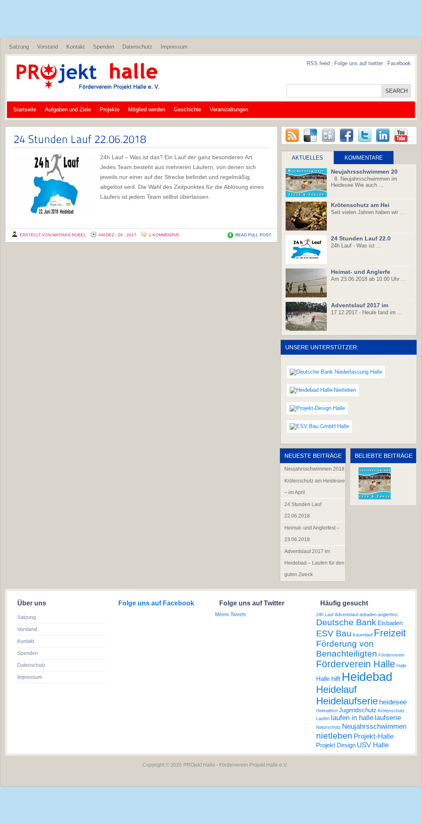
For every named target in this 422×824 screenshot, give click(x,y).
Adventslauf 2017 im (359, 305)
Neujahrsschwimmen (374, 726)
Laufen (323, 718)
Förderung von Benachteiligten (346, 648)
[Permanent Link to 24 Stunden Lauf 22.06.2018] (80, 139)
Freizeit (390, 632)
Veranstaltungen (229, 109)
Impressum (174, 47)
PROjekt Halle (199, 765)
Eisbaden (390, 623)
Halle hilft (328, 679)
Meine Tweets (230, 614)
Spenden (103, 47)
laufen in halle (352, 717)
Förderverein (391, 654)
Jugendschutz (358, 710)
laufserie (388, 717)
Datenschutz (137, 47)
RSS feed (318, 63)
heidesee (393, 702)
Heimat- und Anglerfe (360, 271)
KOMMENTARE (364, 158)
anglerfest (388, 614)
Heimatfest (327, 710)
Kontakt (75, 47)
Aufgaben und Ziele (68, 109)
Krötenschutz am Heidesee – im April (314, 486)
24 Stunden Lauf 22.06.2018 (302, 510)
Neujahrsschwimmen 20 (364, 171)
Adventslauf (346, 614)
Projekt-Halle (374, 736)
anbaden (368, 614)
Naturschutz (328, 727)
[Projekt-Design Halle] (317, 408)
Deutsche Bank (346, 622)
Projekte (110, 109)
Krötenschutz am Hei (360, 205)
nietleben (334, 735)
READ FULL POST (253, 235)
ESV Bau (334, 633)
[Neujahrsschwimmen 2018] (375, 483)
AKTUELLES (307, 158)
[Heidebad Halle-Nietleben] (323, 390)
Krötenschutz (391, 710)
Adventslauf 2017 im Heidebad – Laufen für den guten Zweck (314, 563)
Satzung (19, 47)
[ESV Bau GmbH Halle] (319, 427)
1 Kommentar (164, 235)
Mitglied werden (146, 109)
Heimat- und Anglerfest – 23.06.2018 (312, 533)
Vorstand (47, 47)
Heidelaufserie (347, 700)
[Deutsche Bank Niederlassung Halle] (336, 372)
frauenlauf (363, 634)
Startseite (24, 109)
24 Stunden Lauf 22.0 (361, 238)
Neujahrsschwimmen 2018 (314, 469)
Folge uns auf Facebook (156, 603)
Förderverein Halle (355, 664)
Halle (401, 665)
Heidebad (367, 676)
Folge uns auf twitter (359, 63)
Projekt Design (336, 745)
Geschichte (187, 109)
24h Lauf (324, 614)
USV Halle (373, 745)
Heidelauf (336, 689)
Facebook (399, 63)
